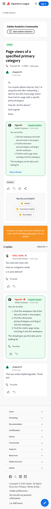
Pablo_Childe (18, 255)
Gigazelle (18, 125)
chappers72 (17, 72)
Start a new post (28, 233)
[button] (15, 66)
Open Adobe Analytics (22, 31)
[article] (25, 271)
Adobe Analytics (9, 13)
